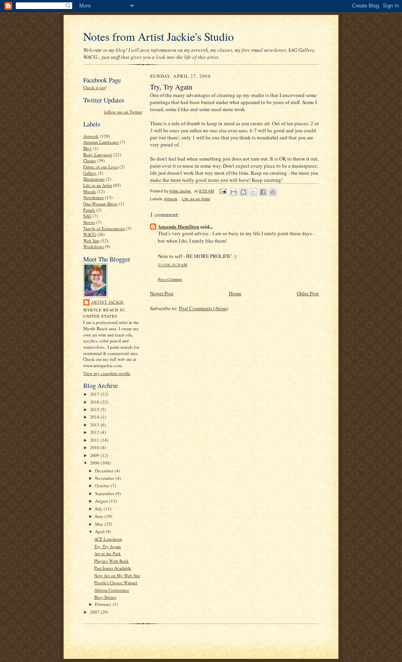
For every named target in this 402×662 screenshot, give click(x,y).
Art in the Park (107, 553)
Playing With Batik (111, 561)
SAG (87, 216)
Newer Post (162, 293)
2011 (95, 440)
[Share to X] (253, 192)
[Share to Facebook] (263, 192)
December (105, 471)
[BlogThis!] (243, 192)
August (102, 501)
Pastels (89, 210)
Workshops (93, 246)
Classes (89, 160)
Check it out (94, 87)
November (105, 478)
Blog (87, 148)
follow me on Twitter (123, 112)
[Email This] (234, 192)
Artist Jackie (107, 302)
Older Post (308, 293)
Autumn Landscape (101, 142)
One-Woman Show (100, 204)
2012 (95, 432)
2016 (95, 402)
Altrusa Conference (111, 590)
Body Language (97, 154)
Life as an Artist (97, 185)
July (99, 509)
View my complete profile (106, 373)
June (99, 516)
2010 (95, 447)
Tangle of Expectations (104, 228)
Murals (89, 191)
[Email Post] (222, 191)
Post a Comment (170, 279)
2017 (95, 394)
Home (235, 293)
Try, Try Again (107, 546)
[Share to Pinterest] (273, 192)
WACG (89, 234)
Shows (89, 222)
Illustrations (93, 179)
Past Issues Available (112, 568)
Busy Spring (105, 597)
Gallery (90, 173)
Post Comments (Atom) (203, 308)
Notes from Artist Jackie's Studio (158, 36)
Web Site (91, 240)
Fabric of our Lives (100, 167)
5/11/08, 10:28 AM (172, 264)
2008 (95, 463)
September (105, 493)
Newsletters (93, 197)
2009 (95, 455)
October (103, 485)
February (104, 604)
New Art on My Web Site (117, 575)
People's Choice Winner (115, 582)
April (100, 531)
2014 (95, 417)
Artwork (91, 136)
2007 (95, 612)
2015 (95, 409)
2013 (95, 425)
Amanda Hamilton (178, 226)
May (99, 524)
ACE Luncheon (108, 539)
